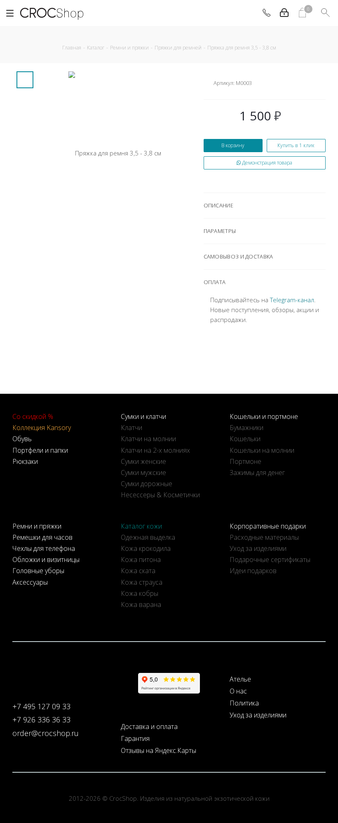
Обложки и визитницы (46, 559)
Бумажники (246, 427)
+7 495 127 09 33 (41, 706)
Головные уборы (38, 570)
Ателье (240, 679)
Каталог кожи (141, 526)
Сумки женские (143, 461)
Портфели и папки (40, 450)
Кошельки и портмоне (264, 416)
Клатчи (131, 427)
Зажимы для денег (257, 472)
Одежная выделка (148, 537)
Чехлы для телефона (43, 548)
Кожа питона (141, 559)
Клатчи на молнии (148, 438)
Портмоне (245, 461)
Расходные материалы (264, 537)
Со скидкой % (32, 416)
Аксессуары (30, 582)
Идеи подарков (253, 570)
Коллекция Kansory (41, 427)
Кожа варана (141, 604)
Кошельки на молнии (262, 450)
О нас (238, 691)
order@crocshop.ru (45, 733)
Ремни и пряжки (36, 526)
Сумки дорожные (146, 483)
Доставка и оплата (149, 726)
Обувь (22, 438)
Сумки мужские (143, 472)
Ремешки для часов (42, 537)
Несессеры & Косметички (160, 494)
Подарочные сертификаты (270, 559)
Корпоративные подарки (268, 526)
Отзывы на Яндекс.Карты (158, 750)
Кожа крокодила (146, 548)
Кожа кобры (139, 593)
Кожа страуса (141, 582)
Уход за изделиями (258, 548)
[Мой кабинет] (284, 13)
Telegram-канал (292, 300)
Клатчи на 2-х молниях (155, 450)
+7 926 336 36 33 (41, 719)
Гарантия (135, 738)
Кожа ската (138, 570)
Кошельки (245, 438)
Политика (244, 703)
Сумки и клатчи (143, 416)
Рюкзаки (25, 461)
